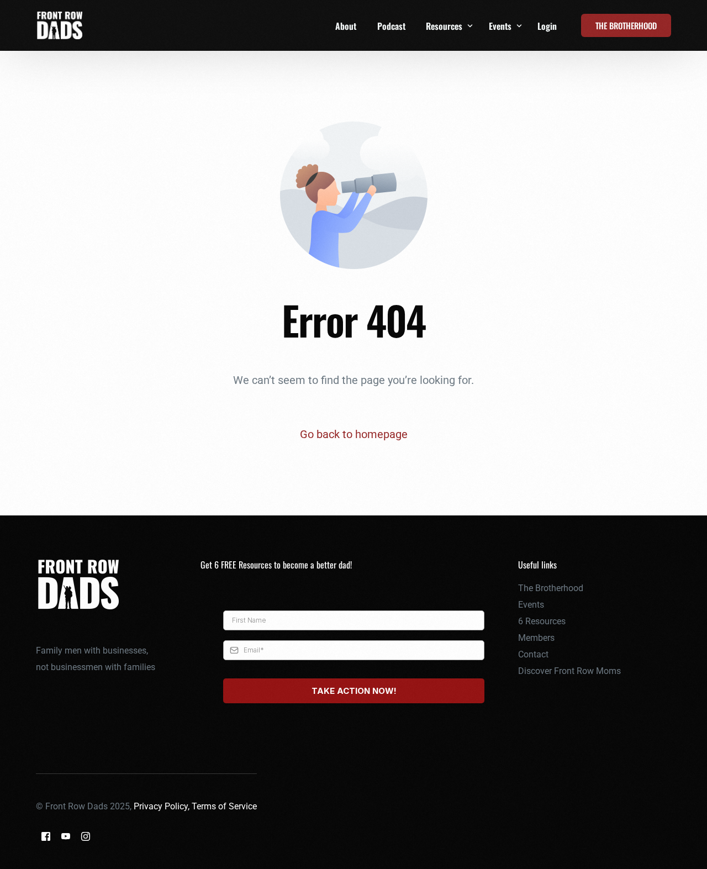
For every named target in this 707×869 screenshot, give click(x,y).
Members (536, 638)
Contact (533, 654)
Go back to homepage (354, 434)
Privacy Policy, (163, 806)
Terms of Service (224, 806)
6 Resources (542, 621)
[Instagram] (86, 836)
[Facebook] (46, 836)
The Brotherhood (550, 588)
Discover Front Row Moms (569, 671)
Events (531, 604)
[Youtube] (66, 836)
